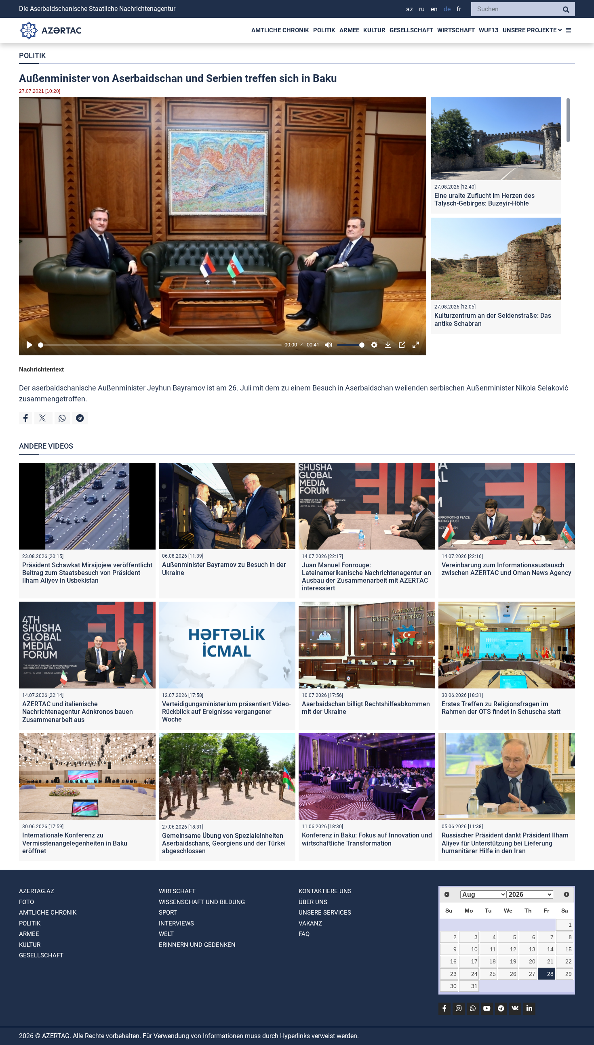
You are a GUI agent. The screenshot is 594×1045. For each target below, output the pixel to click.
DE (447, 9)
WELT (166, 934)
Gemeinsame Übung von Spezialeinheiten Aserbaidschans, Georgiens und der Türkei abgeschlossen (224, 843)
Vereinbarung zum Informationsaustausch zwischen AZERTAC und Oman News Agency (506, 569)
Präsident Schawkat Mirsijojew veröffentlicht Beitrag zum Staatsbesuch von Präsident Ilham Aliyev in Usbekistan (87, 572)
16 (453, 961)
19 (513, 961)
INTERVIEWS (176, 923)
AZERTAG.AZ (36, 891)
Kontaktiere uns (325, 891)
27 (532, 974)
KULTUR (374, 30)
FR (459, 9)
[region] (500, 217)
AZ (409, 9)
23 (453, 974)
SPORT (168, 912)
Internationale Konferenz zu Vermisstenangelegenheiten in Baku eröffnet (74, 842)
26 (513, 974)
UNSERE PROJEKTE (530, 30)
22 (568, 961)
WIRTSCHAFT (456, 30)
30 (453, 986)
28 (550, 974)
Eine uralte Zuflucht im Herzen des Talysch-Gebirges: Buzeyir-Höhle (484, 199)
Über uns (313, 902)
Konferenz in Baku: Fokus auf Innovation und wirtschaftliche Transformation (367, 839)
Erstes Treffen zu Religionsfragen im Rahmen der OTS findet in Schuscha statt (501, 708)
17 (474, 961)
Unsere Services (325, 912)
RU (422, 9)
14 (550, 949)
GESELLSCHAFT (411, 30)
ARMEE (349, 30)
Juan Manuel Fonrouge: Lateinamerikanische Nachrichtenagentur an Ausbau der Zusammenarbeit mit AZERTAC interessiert (366, 576)
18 (492, 961)
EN (434, 9)
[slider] (160, 345)
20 (532, 961)
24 (474, 974)
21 (550, 961)
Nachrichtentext (41, 369)
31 (474, 986)
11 (493, 949)
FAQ (304, 934)
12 (513, 949)
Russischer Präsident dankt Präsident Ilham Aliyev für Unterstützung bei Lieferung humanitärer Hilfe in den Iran (505, 842)
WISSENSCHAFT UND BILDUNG (202, 902)
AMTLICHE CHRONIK (280, 30)
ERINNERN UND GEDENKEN (197, 944)
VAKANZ (310, 923)
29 (568, 974)
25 (492, 974)
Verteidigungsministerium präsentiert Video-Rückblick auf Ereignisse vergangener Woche (226, 711)
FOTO (26, 902)
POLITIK (324, 30)
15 (568, 949)
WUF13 (489, 30)
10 (474, 949)
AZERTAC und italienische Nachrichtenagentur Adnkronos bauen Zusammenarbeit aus (77, 711)
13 (532, 949)
